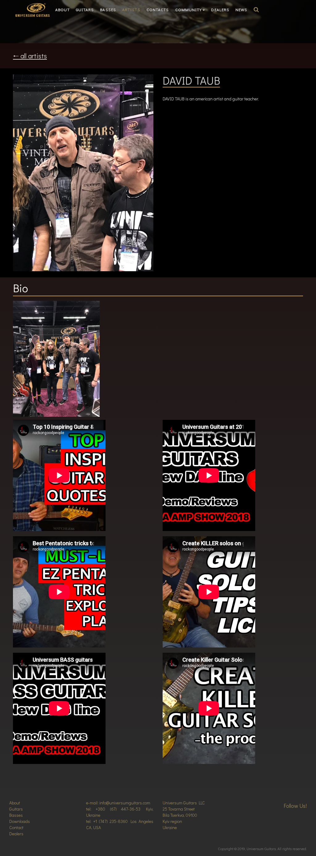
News (241, 9)
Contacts (158, 9)
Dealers (220, 9)
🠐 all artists (30, 55)
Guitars (85, 9)
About (62, 9)
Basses (108, 9)
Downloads (19, 821)
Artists (131, 9)
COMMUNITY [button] (188, 9)
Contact (16, 827)
